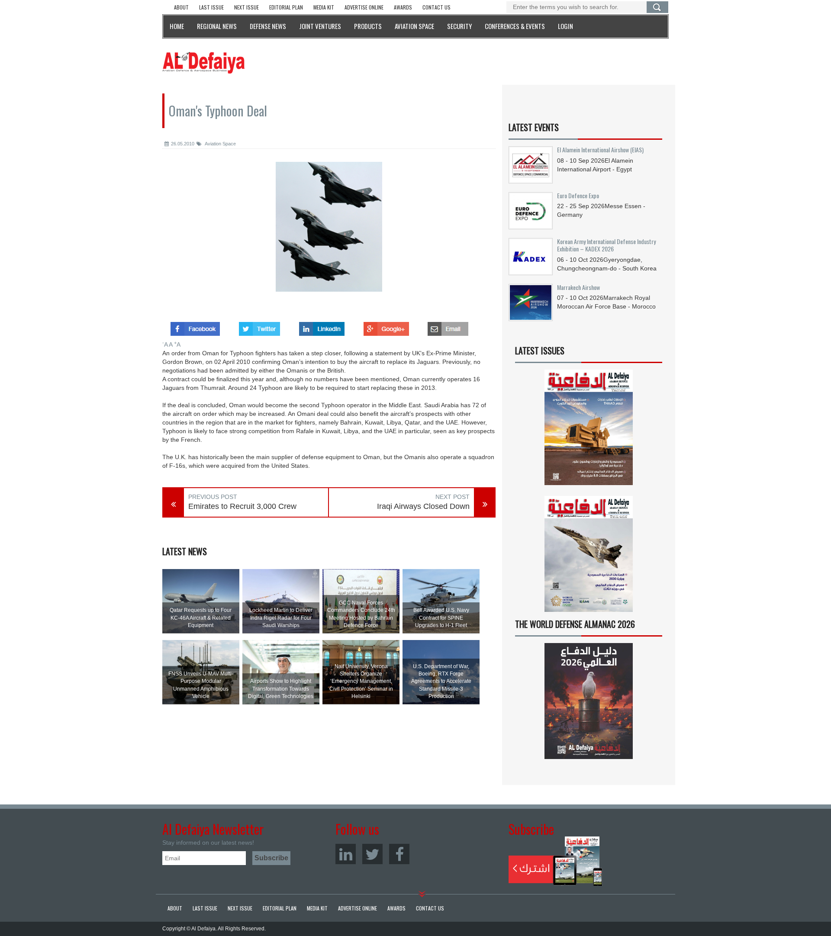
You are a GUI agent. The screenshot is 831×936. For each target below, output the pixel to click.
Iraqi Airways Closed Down (423, 506)
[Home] (203, 62)
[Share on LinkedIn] (322, 326)
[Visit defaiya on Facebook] (195, 326)
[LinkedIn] (345, 854)
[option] (329, 233)
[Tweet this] (259, 326)
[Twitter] (372, 854)
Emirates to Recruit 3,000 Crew (242, 506)
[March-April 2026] (588, 431)
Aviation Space (220, 143)
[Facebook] (399, 854)
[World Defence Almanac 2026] (588, 701)
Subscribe (555, 861)
